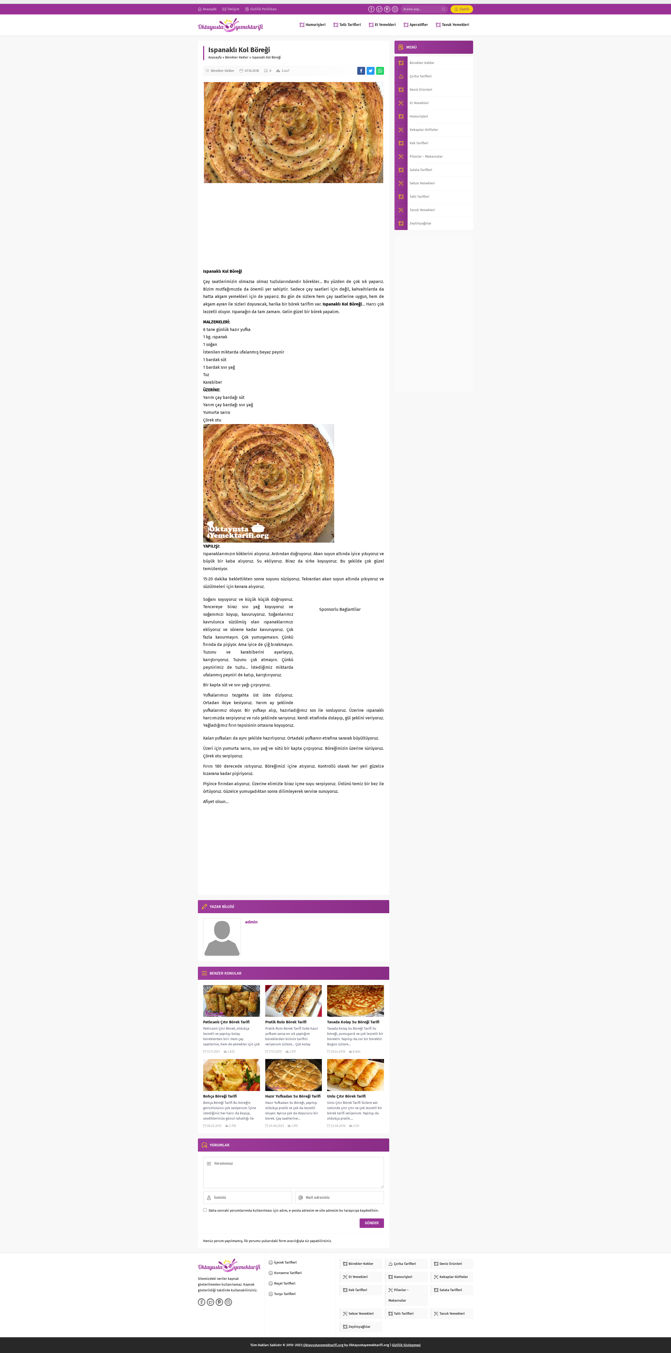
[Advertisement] (293, 226)
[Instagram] (395, 9)
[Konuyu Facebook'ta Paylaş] (361, 71)
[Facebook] (371, 9)
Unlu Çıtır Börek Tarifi (346, 1096)
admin (251, 922)
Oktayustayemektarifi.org (323, 1345)
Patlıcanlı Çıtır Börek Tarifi (226, 1022)
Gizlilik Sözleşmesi (406, 1345)
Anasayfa (215, 57)
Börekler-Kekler (236, 57)
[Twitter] (379, 9)
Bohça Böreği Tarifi (220, 1096)
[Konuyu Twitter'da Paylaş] (371, 71)
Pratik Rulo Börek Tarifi (285, 1022)
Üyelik (464, 9)
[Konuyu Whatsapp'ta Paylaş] (380, 71)
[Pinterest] (387, 9)
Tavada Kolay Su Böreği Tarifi (353, 1022)
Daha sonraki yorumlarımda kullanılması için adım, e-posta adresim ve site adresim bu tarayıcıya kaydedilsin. (294, 1210)
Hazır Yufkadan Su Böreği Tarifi (293, 1096)
